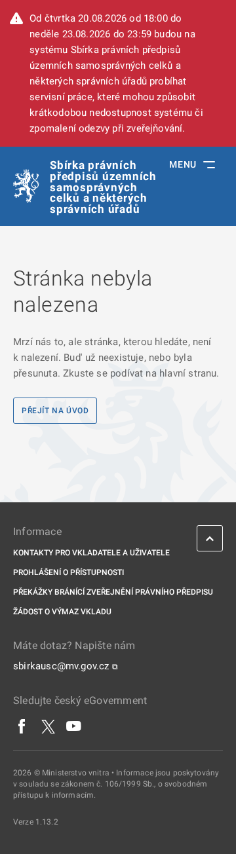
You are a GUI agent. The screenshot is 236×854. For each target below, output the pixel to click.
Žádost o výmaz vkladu (62, 611)
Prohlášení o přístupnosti (68, 572)
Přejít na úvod (55, 410)
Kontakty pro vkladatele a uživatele (91, 552)
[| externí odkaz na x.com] (48, 726)
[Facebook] (22, 726)
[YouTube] (74, 726)
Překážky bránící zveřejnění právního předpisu (113, 592)
